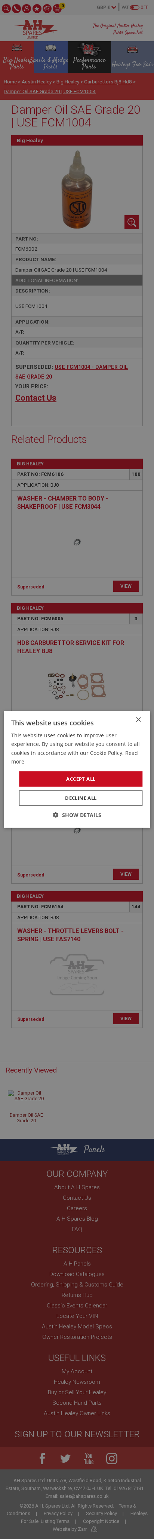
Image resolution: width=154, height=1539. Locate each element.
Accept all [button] (80, 778)
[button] (77, 815)
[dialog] (77, 769)
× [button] (138, 720)
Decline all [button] (80, 798)
